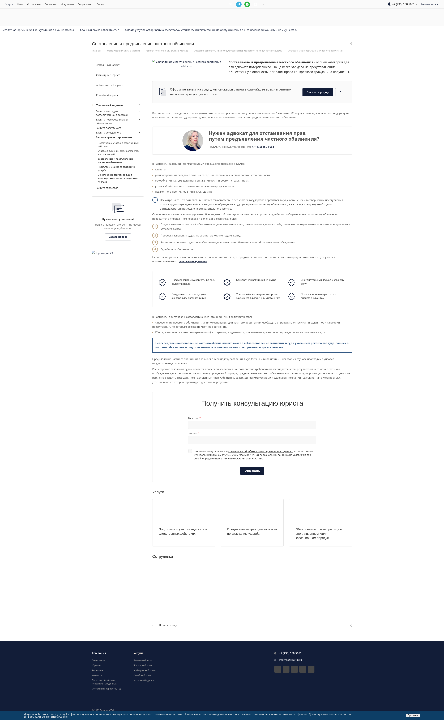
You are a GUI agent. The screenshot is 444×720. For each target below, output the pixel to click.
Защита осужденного (108, 132)
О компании (98, 660)
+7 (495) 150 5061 (403, 4)
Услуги (138, 653)
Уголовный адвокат (109, 105)
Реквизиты (98, 670)
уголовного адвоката (193, 261)
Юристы (96, 665)
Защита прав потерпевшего (114, 137)
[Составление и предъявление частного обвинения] (187, 63)
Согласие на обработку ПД (106, 688)
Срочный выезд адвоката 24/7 (99, 30)
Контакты (97, 675)
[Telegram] (239, 4)
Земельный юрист (107, 65)
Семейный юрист (107, 95)
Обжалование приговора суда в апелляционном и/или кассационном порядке (319, 534)
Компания (99, 653)
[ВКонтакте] (230, 4)
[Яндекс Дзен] (255, 4)
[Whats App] (247, 4)
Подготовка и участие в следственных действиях (118, 144)
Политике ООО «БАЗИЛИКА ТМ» (242, 458)
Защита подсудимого (108, 128)
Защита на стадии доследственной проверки (112, 113)
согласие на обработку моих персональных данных (260, 451)
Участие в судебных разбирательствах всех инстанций (118, 152)
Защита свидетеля (107, 187)
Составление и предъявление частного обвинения (115, 160)
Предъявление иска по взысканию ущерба (116, 168)
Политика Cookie (56, 716)
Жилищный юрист (108, 75)
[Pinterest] (311, 669)
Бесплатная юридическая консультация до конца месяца (38, 30)
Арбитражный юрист (109, 85)
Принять (413, 715)
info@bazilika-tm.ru (290, 659)
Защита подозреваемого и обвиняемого (112, 121)
